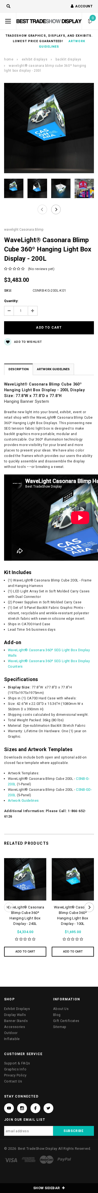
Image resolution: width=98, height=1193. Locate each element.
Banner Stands (16, 1021)
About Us (61, 1009)
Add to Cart (25, 951)
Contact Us (13, 1081)
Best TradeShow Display (37, 1148)
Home (8, 59)
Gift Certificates (66, 1021)
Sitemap (59, 1027)
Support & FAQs (17, 1063)
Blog (57, 1015)
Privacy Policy (15, 1075)
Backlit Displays (68, 59)
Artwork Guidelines (53, 369)
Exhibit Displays (35, 59)
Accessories (14, 1027)
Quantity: (11, 301)
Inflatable (12, 1039)
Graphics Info (15, 1069)
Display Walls (15, 1015)
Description (18, 369)
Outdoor (11, 1033)
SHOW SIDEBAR (47, 1188)
